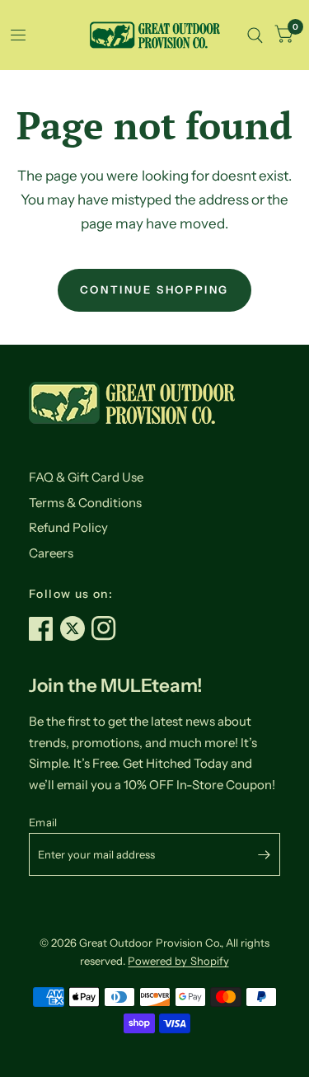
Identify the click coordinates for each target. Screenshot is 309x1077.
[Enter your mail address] (263, 854)
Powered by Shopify (178, 960)
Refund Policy (68, 527)
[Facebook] (44, 628)
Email (43, 822)
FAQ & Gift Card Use (86, 477)
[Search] (255, 35)
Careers (51, 553)
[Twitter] (75, 628)
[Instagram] (107, 628)
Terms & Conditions (85, 502)
